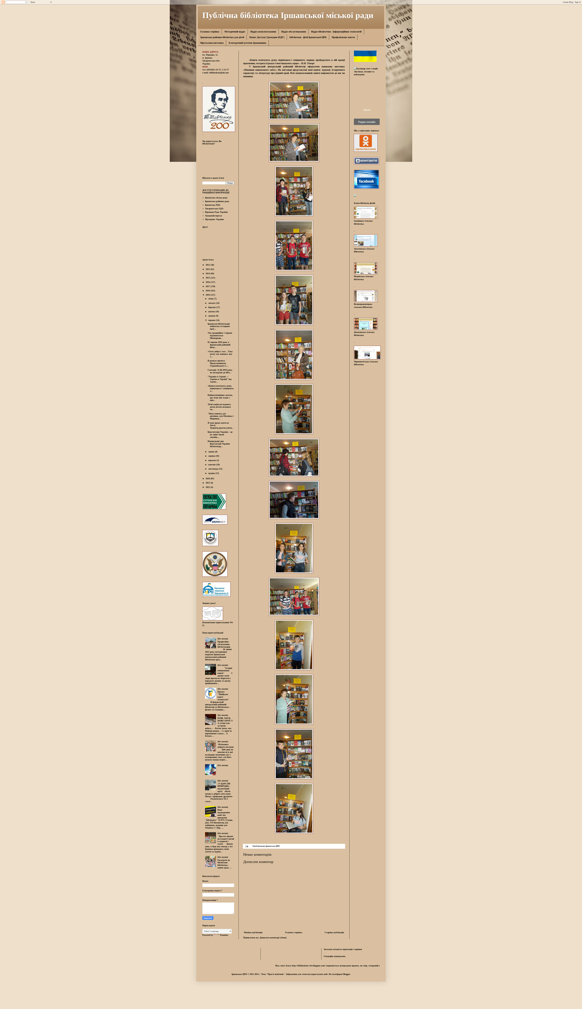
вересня (212, 460)
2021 (208, 483)
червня (212, 320)
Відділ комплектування (263, 31)
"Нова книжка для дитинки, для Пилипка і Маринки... (220, 416)
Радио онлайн (366, 122)
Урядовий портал (213, 216)
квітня (211, 311)
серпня (212, 456)
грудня (211, 473)
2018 (208, 291)
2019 (208, 295)
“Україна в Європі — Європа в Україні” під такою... (219, 379)
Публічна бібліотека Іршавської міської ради (287, 14)
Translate (224, 935)
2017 (208, 286)
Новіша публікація (253, 932)
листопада (213, 469)
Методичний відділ (234, 31)
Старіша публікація (334, 932)
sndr (326, 974)
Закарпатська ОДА (214, 208)
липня (211, 452)
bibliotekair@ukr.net (219, 73)
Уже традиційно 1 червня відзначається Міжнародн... (220, 335)
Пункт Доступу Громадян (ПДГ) (266, 37)
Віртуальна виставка (212, 43)
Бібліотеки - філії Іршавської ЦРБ (308, 37)
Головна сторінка (209, 31)
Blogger (346, 974)
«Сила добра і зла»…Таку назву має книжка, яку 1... (220, 354)
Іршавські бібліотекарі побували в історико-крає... (219, 326)
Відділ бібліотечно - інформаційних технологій (336, 31)
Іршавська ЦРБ (273, 846)
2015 (208, 278)
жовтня (212, 464)
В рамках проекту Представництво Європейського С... (218, 363)
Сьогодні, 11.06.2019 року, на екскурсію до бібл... (220, 371)
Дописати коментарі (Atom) (273, 938)
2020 (208, 478)
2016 (208, 282)
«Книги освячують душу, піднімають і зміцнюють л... (221, 388)
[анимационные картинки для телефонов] (365, 61)
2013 (208, 269)
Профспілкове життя (343, 37)
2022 (208, 487)
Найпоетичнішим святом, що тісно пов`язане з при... (220, 397)
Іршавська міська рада (216, 198)
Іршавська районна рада (217, 201)
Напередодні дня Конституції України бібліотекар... (219, 444)
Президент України (214, 219)
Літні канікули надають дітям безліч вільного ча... (219, 407)
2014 (208, 273)
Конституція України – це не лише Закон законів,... (220, 434)
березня (212, 307)
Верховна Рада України (216, 212)
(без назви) (222, 639)
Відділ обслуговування (293, 31)
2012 (208, 265)
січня (211, 299)
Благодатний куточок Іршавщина (247, 43)
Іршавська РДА (212, 205)
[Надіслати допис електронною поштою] (246, 846)
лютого (212, 303)
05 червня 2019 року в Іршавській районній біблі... (219, 345)
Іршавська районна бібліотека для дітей (222, 37)
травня (212, 316)
